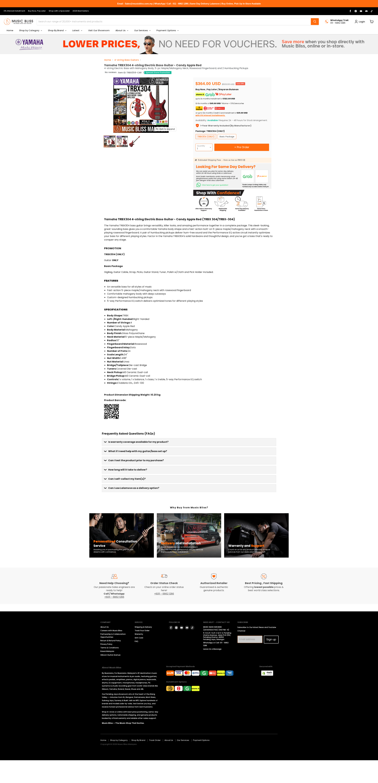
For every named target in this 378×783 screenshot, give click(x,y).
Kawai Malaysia (107, 651)
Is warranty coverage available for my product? (138, 442)
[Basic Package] (227, 139)
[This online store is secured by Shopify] (268, 675)
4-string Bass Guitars (126, 60)
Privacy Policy (106, 644)
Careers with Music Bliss (111, 630)
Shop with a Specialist (59, 11)
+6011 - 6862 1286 (114, 597)
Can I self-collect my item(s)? (127, 479)
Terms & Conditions (109, 647)
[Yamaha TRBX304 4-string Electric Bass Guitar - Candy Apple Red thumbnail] (122, 141)
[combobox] (174, 21)
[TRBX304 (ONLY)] (206, 139)
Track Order (155, 740)
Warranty (139, 634)
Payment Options (201, 740)
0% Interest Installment (14, 11)
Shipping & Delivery (143, 627)
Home (107, 60)
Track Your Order (142, 630)
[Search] (315, 21)
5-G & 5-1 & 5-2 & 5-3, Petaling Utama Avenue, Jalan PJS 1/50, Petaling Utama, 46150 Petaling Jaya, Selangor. (217, 636)
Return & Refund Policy (110, 640)
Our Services (183, 740)
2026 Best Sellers (80, 11)
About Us (104, 627)
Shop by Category (119, 740)
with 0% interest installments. (210, 115)
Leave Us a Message (212, 649)
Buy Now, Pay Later (37, 11)
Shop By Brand (138, 740)
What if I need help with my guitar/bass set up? (137, 451)
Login (362, 21)
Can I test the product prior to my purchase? (136, 460)
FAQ (136, 641)
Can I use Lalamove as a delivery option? (133, 488)
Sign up (271, 639)
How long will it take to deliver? (127, 469)
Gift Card (139, 638)
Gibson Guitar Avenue (110, 655)
